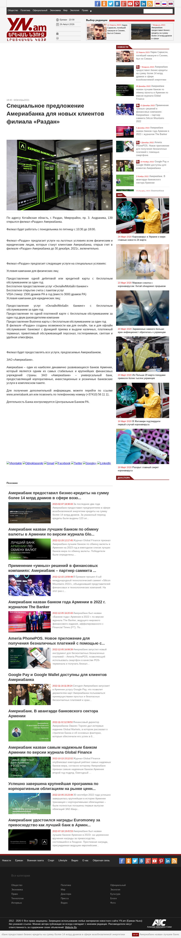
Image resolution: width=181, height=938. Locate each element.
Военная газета (35, 860)
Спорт (51, 860)
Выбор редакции (96, 20)
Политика (25, 10)
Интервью (16, 902)
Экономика (55, 10)
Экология (74, 10)
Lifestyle (63, 860)
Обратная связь (101, 860)
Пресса (65, 898)
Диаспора (124, 478)
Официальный (40, 10)
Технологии (17, 898)
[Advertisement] (59, 71)
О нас (85, 860)
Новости (123, 47)
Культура (115, 894)
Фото (113, 902)
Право (85, 10)
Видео (74, 860)
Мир (65, 10)
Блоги (113, 898)
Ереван (19, 860)
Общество (13, 10)
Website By (71, 927)
